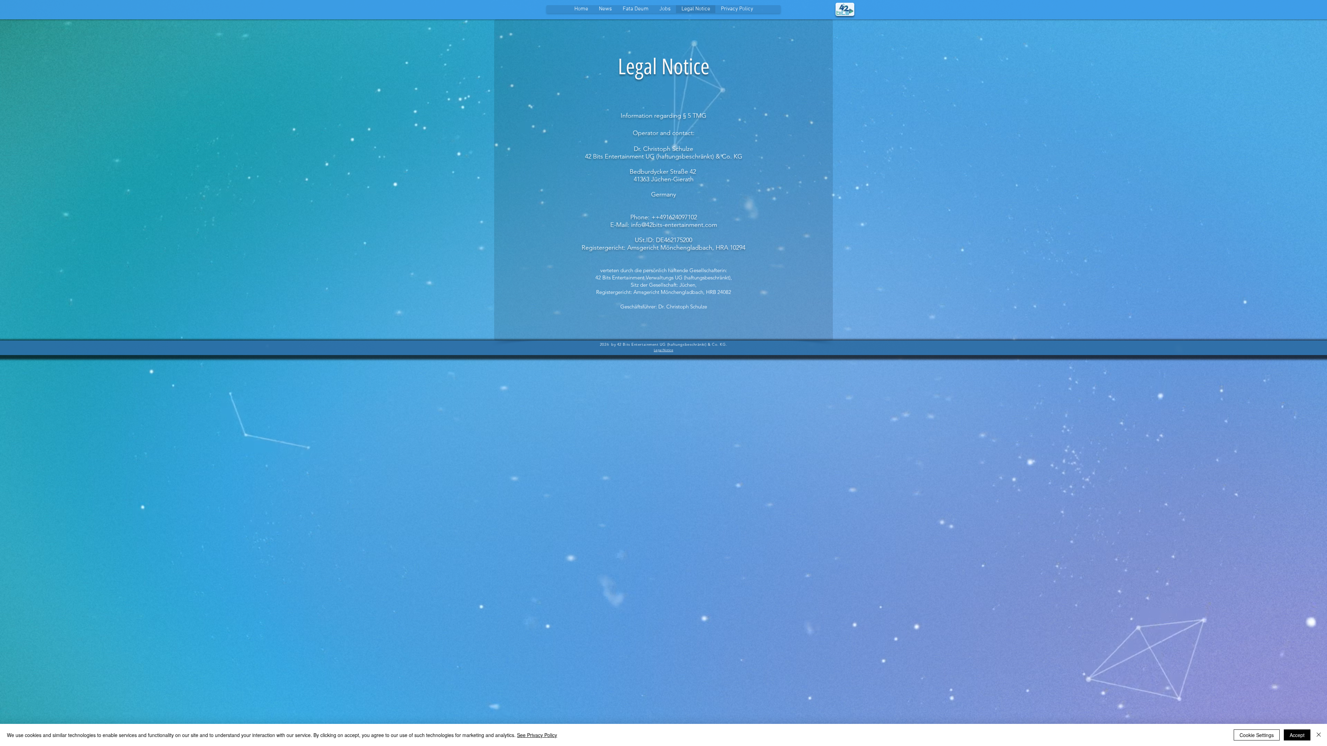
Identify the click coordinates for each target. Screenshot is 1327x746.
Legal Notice (663, 350)
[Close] (1319, 734)
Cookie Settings (1257, 734)
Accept (1297, 734)
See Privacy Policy (537, 734)
